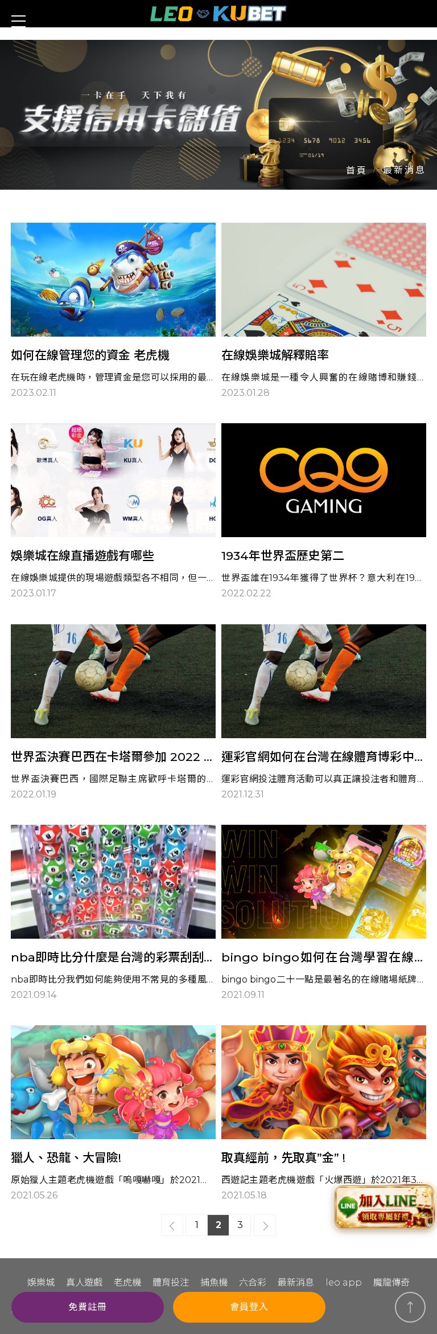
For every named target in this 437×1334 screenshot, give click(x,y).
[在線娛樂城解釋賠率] (323, 311)
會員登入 (249, 1307)
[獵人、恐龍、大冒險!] (113, 1114)
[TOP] (410, 1307)
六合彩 (252, 1282)
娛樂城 (41, 1282)
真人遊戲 (84, 1282)
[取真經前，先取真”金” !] (323, 1114)
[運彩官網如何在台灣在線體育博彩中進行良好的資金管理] (323, 713)
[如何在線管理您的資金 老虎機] (113, 311)
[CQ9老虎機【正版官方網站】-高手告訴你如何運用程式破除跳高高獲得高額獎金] (218, 115)
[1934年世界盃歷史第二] (323, 512)
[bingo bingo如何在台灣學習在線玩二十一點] (323, 913)
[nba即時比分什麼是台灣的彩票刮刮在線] (113, 913)
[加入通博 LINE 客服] (384, 1207)
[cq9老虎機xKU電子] (218, 13)
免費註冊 (87, 1307)
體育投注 (170, 1282)
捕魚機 (214, 1282)
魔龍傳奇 (391, 1282)
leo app (343, 1282)
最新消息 (296, 1282)
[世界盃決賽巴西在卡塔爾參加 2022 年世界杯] (113, 713)
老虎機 (127, 1282)
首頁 (357, 170)
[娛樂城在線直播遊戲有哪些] (113, 512)
